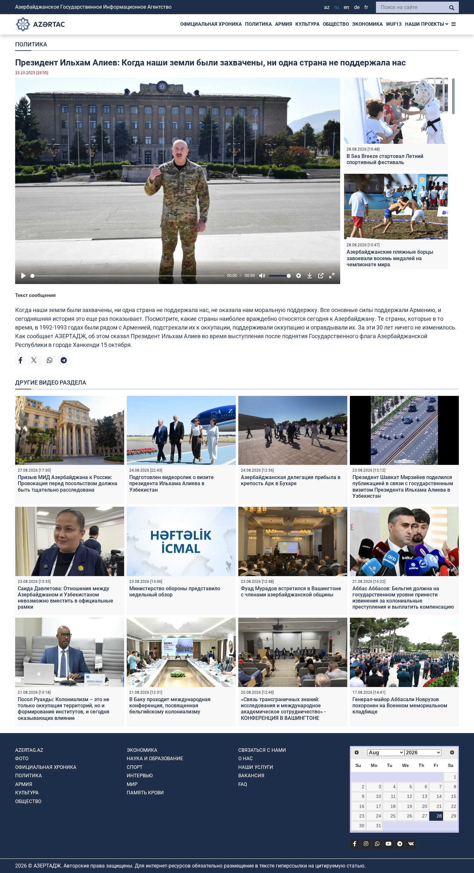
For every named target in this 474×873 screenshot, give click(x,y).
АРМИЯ (283, 24)
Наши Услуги (255, 767)
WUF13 (394, 24)
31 (378, 825)
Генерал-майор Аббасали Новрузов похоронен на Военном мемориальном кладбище (399, 705)
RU (336, 7)
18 (393, 806)
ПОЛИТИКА (258, 24)
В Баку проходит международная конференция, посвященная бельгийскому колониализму (170, 705)
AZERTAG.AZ (29, 750)
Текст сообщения (35, 295)
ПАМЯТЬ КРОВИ (145, 793)
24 (378, 816)
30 (361, 825)
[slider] (127, 276)
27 (424, 816)
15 (453, 796)
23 (361, 816)
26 (409, 816)
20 (424, 806)
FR (366, 7)
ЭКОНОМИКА (367, 24)
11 (393, 796)
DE (357, 7)
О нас (245, 758)
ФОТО (21, 758)
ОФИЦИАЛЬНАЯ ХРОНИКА (211, 24)
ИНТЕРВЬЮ (140, 776)
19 (409, 806)
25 (393, 816)
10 (378, 796)
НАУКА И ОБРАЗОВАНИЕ (155, 758)
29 (453, 816)
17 (378, 806)
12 (409, 796)
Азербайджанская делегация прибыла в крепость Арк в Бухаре (291, 480)
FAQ (242, 784)
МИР (132, 784)
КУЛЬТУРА (307, 24)
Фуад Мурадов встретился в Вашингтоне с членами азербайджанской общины (291, 591)
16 (361, 806)
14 (439, 796)
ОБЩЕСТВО (336, 24)
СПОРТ (135, 767)
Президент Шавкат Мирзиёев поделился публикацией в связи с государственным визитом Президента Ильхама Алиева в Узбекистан (402, 486)
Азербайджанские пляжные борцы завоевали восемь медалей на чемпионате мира (390, 258)
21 (439, 806)
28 (439, 816)
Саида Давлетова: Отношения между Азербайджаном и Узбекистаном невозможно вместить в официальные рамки (65, 597)
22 (453, 806)
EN (346, 7)
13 (424, 796)
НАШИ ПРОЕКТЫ (425, 24)
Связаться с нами (262, 750)
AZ (327, 7)
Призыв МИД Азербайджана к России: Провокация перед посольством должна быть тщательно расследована (67, 483)
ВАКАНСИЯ (251, 776)
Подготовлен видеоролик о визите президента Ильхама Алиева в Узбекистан (171, 483)
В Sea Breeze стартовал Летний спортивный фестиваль (385, 159)
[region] (399, 174)
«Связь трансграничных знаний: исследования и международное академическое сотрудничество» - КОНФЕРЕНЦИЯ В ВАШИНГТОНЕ (283, 708)
